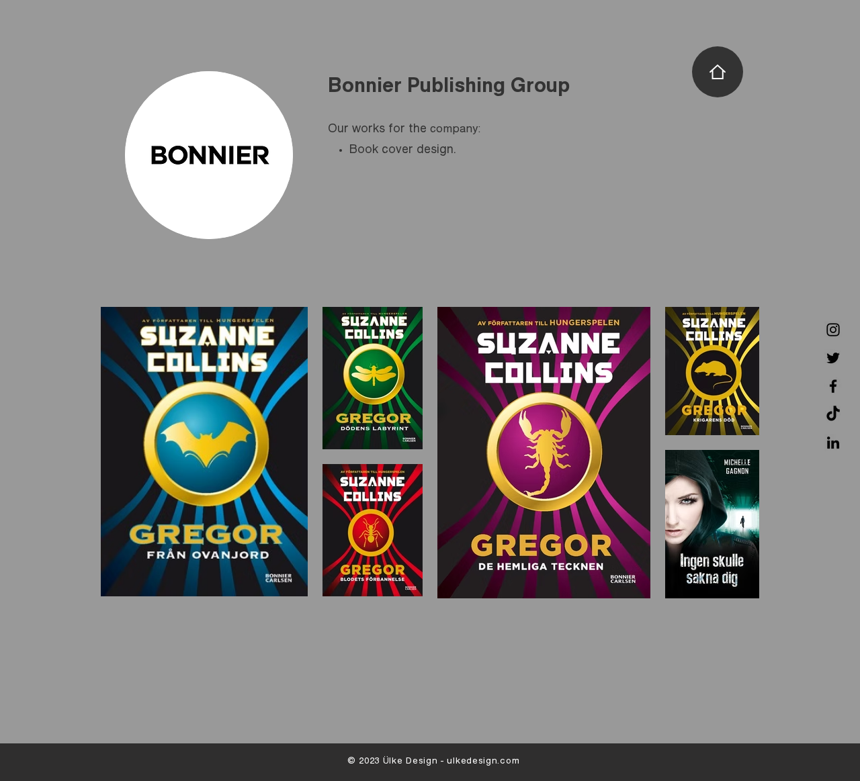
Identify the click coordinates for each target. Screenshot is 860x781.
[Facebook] (833, 386)
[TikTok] (833, 414)
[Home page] (717, 71)
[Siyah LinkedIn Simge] (833, 442)
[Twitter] (833, 358)
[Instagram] (833, 329)
